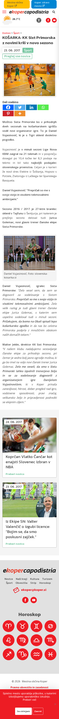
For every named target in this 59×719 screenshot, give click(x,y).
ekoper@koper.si (33, 589)
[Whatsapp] (43, 107)
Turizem (47, 579)
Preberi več (29, 699)
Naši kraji (21, 579)
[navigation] (29, 13)
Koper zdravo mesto (41, 4)
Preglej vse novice (17, 56)
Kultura (34, 579)
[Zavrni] (55, 704)
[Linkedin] (31, 107)
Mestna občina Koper (15, 4)
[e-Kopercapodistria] (28, 12)
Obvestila (21, 583)
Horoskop (45, 583)
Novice (9, 579)
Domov (6, 32)
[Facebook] (8, 107)
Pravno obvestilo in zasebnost (29, 687)
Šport (16, 32)
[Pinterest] (8, 113)
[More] (19, 113)
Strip (33, 583)
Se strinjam (23, 711)
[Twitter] (19, 107)
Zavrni (38, 711)
